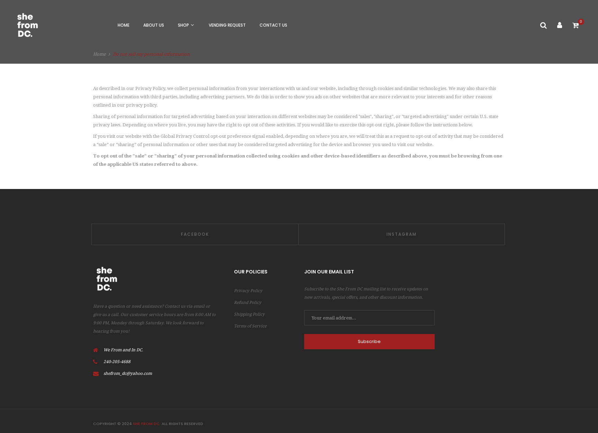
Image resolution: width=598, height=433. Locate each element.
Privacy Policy (248, 290)
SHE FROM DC (146, 423)
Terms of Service (250, 326)
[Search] (543, 25)
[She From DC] (27, 25)
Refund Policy (247, 302)
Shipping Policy (249, 314)
